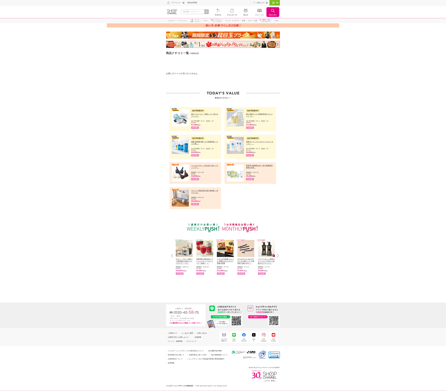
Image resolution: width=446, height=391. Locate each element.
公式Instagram (263, 340)
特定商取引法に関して (176, 355)
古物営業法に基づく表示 (198, 355)
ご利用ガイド (173, 333)
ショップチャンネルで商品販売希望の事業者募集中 (206, 359)
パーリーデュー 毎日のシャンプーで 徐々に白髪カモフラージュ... (266, 261)
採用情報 (171, 363)
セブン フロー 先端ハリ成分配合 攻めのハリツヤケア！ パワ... (184, 261)
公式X (253, 340)
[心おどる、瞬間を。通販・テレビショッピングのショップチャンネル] (172, 11)
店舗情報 (198, 337)
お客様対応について (175, 359)
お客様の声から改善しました (178, 337)
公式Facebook (243, 340)
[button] (274, 355)
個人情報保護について (219, 355)
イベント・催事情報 (175, 341)
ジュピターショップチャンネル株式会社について (186, 351)
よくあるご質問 (187, 333)
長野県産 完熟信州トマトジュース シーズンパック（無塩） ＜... (204, 261)
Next (277, 256)
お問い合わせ (202, 333)
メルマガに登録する (224, 340)
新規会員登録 (192, 2)
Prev (173, 256)
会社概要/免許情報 (215, 351)
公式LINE (234, 340)
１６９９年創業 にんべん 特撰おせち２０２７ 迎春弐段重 (225, 261)
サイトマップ (191, 341)
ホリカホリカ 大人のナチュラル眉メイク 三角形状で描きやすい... (245, 261)
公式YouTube (273, 340)
